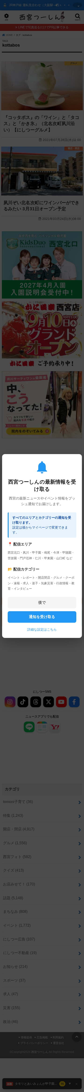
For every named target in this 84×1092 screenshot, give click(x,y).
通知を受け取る (42, 617)
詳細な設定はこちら (42, 629)
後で (42, 602)
